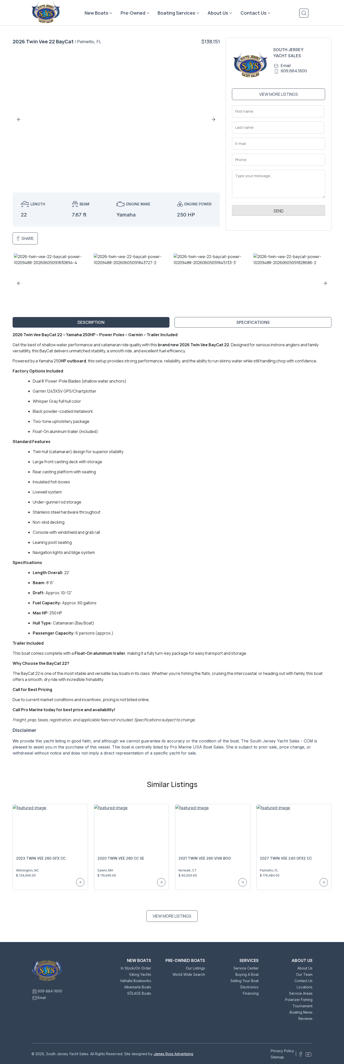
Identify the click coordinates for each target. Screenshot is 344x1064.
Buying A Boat (247, 974)
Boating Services (176, 13)
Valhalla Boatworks (135, 981)
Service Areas (301, 993)
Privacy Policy (282, 1051)
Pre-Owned (133, 13)
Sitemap (277, 1057)
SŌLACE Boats (139, 993)
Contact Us (253, 13)
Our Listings (195, 968)
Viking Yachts (140, 974)
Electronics (249, 987)
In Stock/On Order (136, 968)
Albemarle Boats (137, 987)
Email (286, 65)
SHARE (27, 238)
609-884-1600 (50, 991)
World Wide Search (189, 974)
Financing (251, 993)
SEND (278, 211)
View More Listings (278, 94)
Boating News (301, 1012)
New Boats (96, 13)
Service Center (246, 968)
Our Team (304, 974)
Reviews (305, 1018)
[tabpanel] (172, 546)
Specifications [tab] (253, 322)
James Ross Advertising (173, 1054)
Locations (305, 987)
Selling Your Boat (244, 981)
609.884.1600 (294, 70)
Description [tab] (91, 322)
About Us (218, 13)
